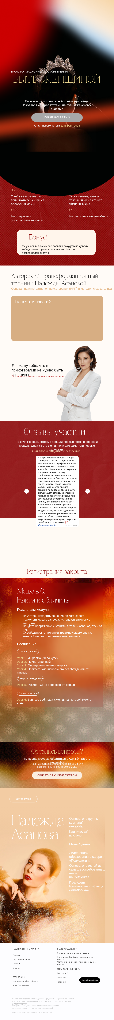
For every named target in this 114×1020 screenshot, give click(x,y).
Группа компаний (21, 959)
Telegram (61, 982)
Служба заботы (90, 980)
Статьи (16, 963)
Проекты (17, 955)
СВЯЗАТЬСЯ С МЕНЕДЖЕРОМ (57, 775)
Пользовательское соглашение (73, 953)
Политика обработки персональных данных (75, 958)
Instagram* (62, 973)
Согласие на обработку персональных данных (77, 963)
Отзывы (16, 968)
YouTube (61, 977)
